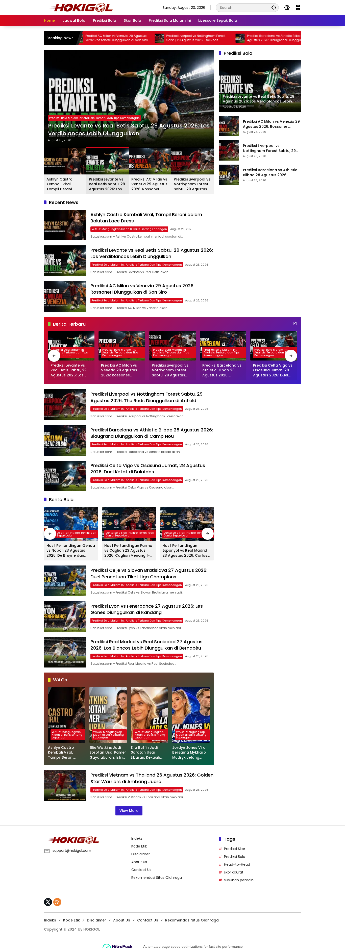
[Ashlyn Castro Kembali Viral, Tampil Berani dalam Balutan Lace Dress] (65, 225)
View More (128, 810)
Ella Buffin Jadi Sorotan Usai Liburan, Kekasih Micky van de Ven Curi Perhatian (147, 752)
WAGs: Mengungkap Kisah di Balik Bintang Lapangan (129, 229)
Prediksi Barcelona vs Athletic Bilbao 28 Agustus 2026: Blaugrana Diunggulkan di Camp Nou (247, 38)
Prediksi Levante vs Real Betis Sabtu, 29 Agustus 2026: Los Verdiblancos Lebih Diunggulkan (129, 129)
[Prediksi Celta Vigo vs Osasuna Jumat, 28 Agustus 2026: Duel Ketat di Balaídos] (274, 346)
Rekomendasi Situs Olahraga (156, 877)
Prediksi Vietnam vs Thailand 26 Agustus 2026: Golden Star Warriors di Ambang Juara (151, 778)
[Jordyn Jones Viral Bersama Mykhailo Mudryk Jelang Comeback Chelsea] (191, 715)
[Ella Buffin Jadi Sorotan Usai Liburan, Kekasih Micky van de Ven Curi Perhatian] (149, 715)
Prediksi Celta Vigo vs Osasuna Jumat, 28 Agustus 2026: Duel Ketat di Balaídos (272, 370)
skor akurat (233, 872)
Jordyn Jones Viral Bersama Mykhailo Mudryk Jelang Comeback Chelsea (190, 752)
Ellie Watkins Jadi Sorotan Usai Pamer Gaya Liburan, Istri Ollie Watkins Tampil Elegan (108, 752)
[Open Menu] (298, 8)
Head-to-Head (237, 864)
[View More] (294, 323)
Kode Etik (139, 846)
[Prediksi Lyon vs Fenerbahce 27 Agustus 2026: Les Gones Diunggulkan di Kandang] (65, 616)
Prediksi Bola (234, 856)
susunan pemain (239, 880)
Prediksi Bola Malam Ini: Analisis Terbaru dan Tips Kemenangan (94, 118)
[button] (274, 7)
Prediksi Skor (234, 848)
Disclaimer (140, 854)
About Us (139, 861)
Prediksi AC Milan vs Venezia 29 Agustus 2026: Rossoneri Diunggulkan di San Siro (85, 38)
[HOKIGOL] (81, 7)
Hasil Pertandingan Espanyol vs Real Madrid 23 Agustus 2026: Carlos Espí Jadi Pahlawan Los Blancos (184, 550)
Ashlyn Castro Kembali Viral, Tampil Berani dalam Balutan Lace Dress (65, 184)
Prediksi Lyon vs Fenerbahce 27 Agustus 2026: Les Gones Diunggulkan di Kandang (146, 609)
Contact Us (141, 869)
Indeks (136, 838)
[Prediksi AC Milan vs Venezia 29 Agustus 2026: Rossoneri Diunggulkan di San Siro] (65, 296)
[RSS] (57, 902)
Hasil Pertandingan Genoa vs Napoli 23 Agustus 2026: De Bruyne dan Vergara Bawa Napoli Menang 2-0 (70, 550)
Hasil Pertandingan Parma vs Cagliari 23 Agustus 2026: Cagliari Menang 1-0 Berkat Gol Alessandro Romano (128, 550)
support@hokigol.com (72, 850)
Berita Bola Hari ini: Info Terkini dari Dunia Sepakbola (72, 534)
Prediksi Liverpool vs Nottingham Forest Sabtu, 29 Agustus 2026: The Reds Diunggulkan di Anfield (164, 38)
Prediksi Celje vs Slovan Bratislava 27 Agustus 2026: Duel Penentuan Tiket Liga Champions (148, 573)
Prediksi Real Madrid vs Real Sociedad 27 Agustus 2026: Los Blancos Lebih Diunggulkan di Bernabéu (146, 644)
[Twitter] (48, 902)
